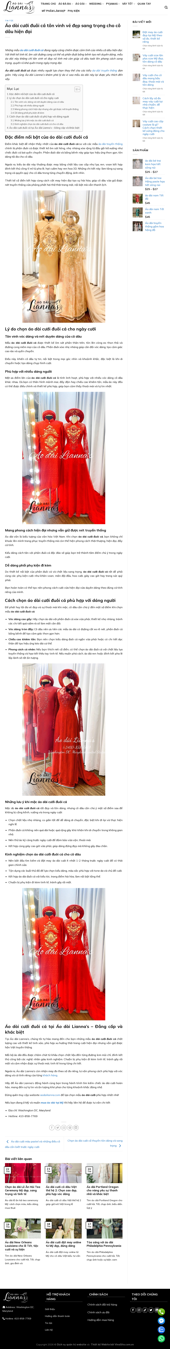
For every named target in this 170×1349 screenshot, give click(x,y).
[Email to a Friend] (64, 1127)
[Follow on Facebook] (133, 1310)
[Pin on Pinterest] (70, 1127)
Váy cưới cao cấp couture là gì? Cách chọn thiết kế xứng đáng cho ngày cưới (154, 128)
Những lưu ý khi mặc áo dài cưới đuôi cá (34, 120)
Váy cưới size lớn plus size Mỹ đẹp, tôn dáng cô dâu (153, 58)
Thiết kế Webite (100, 1344)
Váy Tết (127, 3)
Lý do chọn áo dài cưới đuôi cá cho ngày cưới (34, 98)
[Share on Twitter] (58, 1127)
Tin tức (48, 1323)
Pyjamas (112, 3)
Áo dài (80, 3)
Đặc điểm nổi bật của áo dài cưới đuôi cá (31, 94)
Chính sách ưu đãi (98, 1312)
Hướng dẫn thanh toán (57, 1316)
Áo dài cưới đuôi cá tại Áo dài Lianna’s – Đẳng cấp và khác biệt (44, 127)
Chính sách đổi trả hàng (102, 1304)
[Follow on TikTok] (145, 1310)
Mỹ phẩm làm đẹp (53, 10)
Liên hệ (49, 1329)
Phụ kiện (74, 10)
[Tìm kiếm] (166, 7)
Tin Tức (9, 21)
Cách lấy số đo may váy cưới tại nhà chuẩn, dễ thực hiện (153, 103)
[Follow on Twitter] (151, 1310)
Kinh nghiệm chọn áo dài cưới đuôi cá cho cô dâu (39, 124)
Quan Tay (144, 3)
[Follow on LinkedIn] (157, 1310)
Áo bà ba (64, 3)
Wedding (95, 3)
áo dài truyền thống (104, 70)
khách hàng (50, 1075)
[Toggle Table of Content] (75, 89)
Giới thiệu (50, 1309)
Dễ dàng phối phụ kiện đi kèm (29, 112)
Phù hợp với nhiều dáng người (29, 105)
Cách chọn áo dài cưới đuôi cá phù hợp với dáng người (39, 116)
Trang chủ (48, 3)
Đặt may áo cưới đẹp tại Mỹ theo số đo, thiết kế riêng (153, 37)
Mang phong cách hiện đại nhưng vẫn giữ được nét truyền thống (47, 109)
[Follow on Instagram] (139, 1310)
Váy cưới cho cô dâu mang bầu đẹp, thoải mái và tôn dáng (153, 80)
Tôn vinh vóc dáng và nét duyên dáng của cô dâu (39, 102)
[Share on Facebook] (52, 1127)
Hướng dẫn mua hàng (100, 1320)
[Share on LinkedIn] (76, 1127)
